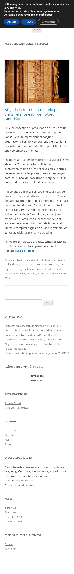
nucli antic (43, 273)
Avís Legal (10, 548)
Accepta (11, 21)
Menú (37, 29)
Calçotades (11, 430)
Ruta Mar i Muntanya (16, 407)
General (9, 435)
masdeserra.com (26, 485)
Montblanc (19, 273)
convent (53, 264)
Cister (23, 264)
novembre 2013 (13, 521)
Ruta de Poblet (13, 403)
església (9, 269)
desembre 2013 (13, 517)
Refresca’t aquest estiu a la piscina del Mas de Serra (33, 326)
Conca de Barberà (38, 264)
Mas (7, 439)
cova (62, 264)
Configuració (48, 21)
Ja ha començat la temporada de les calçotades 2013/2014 (37, 353)
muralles (31, 273)
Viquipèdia (44, 232)
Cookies (9, 544)
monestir (42, 269)
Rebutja (29, 21)
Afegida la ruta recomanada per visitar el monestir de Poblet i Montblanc (32, 114)
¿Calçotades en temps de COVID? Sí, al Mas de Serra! (34, 339)
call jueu (14, 264)
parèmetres (46, 14)
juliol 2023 (10, 508)
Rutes (45, 260)
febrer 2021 (11, 512)
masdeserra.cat (24, 480)
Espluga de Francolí (25, 269)
